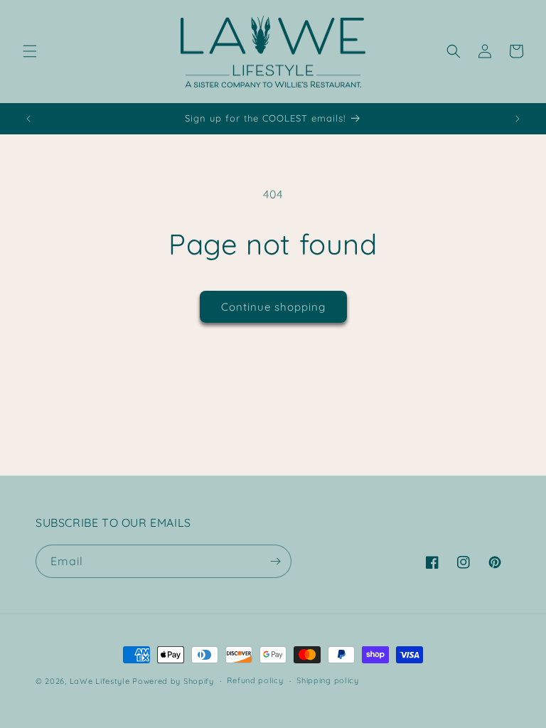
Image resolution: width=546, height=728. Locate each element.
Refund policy (255, 680)
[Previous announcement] (28, 118)
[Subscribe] (275, 561)
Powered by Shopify (173, 681)
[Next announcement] (517, 118)
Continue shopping (273, 307)
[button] (30, 51)
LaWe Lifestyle (100, 681)
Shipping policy (327, 680)
